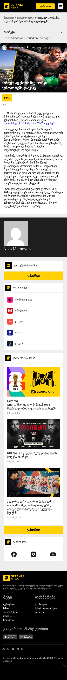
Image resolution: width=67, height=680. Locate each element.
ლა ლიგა (20, 321)
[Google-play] (22, 649)
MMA (30, 17)
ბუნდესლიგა (22, 310)
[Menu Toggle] (60, 6)
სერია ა (19, 332)
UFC (4, 104)
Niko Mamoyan (16, 47)
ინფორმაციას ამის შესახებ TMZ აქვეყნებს (29, 123)
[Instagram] (8, 649)
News (21, 17)
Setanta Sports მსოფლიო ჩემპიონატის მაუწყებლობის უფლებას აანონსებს (31, 404)
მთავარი (9, 17)
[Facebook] (3, 649)
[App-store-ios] (18, 649)
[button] (62, 32)
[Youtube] (13, 649)
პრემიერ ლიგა (23, 299)
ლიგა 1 (18, 343)
